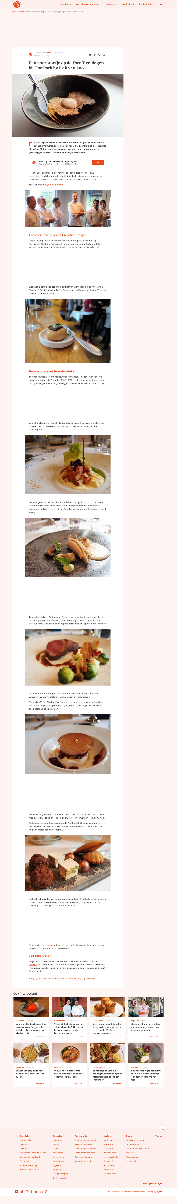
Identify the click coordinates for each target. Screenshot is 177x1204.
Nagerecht (58, 1169)
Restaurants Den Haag (85, 1152)
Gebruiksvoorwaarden (29, 1169)
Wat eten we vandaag (87, 4)
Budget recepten (61, 1173)
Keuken (110, 4)
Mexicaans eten (111, 1140)
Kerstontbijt (131, 1152)
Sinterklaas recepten (135, 1140)
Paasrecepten (132, 1157)
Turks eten (108, 1148)
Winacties (24, 1161)
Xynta (159, 1191)
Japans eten (109, 1165)
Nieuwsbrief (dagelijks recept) (33, 1152)
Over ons (24, 1144)
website (33, 964)
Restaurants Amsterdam (86, 1140)
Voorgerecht (59, 1157)
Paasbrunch (131, 1161)
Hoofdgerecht (59, 1161)
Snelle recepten (60, 1178)
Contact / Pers (26, 1140)
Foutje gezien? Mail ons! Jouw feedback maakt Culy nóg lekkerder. (62, 978)
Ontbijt (56, 1144)
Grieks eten (109, 1144)
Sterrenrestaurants (83, 1157)
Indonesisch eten (111, 1157)
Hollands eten (110, 1173)
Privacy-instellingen (152, 1183)
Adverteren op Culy (28, 1165)
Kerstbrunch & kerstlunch (137, 1148)
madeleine (50, 945)
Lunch (56, 1148)
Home (14, 11)
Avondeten (58, 1152)
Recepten (63, 4)
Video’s (158, 1136)
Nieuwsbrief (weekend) (30, 1157)
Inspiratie (127, 4)
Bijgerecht (57, 1165)
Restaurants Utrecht (84, 1144)
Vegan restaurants (83, 1161)
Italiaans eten (110, 1152)
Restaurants (145, 4)
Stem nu (98, 162)
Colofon (23, 1148)
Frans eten (108, 1169)
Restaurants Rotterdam (85, 1148)
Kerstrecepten (59, 1140)
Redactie (37, 53)
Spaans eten (109, 1161)
